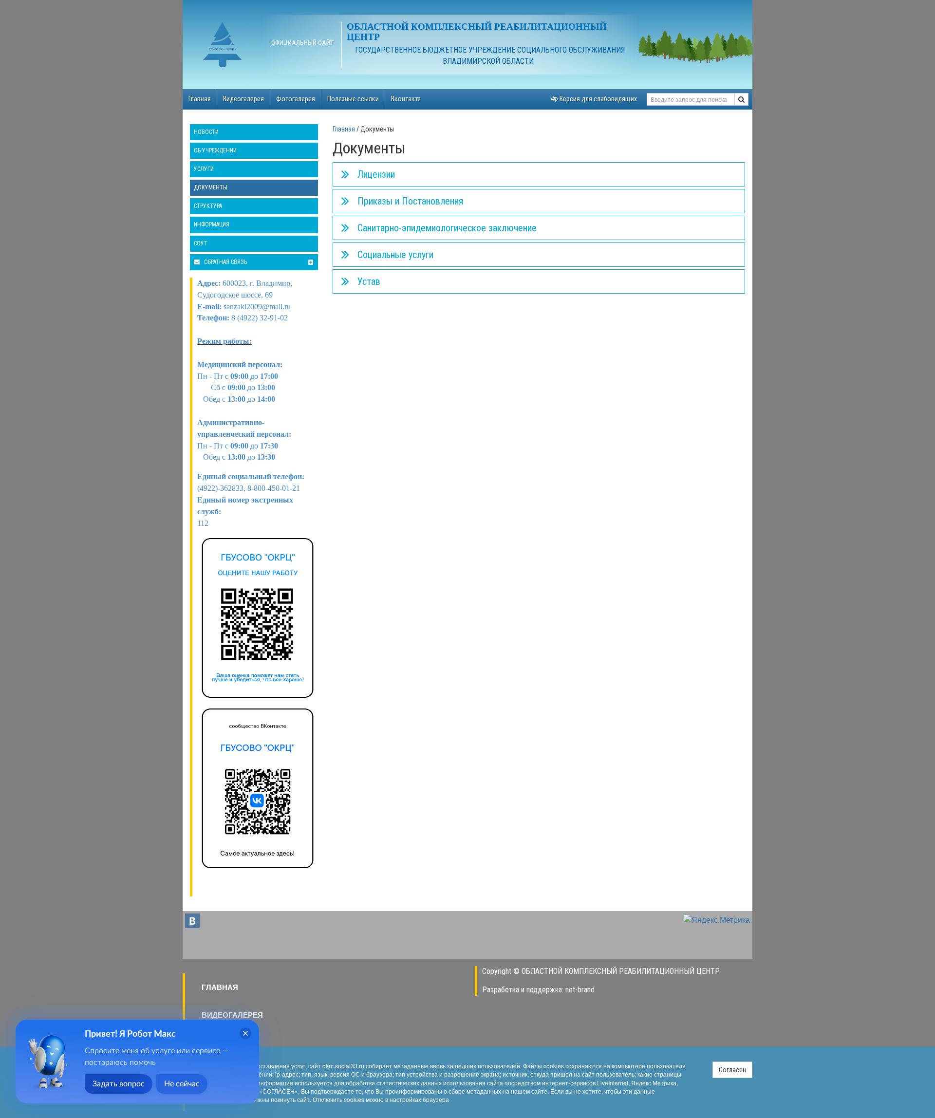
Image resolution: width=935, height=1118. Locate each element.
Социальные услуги (395, 255)
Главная (199, 99)
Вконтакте (406, 99)
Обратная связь (225, 262)
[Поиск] (741, 99)
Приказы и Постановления (410, 201)
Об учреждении (215, 150)
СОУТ (200, 243)
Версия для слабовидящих (597, 99)
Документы (210, 187)
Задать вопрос (119, 1084)
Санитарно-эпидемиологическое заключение (447, 228)
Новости (206, 132)
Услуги (204, 169)
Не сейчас (182, 1084)
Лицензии (376, 174)
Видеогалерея (243, 99)
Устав (368, 281)
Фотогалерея (295, 99)
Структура (208, 206)
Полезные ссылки (353, 99)
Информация (211, 224)
